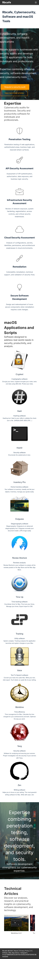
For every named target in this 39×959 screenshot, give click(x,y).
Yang (19, 746)
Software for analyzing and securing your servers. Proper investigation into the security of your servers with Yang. (19, 755)
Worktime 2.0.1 (16, 933)
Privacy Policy (24, 951)
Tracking (19, 633)
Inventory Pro (20, 482)
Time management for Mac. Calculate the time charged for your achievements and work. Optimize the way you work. (19, 716)
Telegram (23, 953)
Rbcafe (6, 2)
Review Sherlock (19, 557)
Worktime (19, 707)
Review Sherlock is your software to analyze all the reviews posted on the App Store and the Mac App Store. (20, 567)
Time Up (19, 596)
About (16, 951)
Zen (19, 785)
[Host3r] (19, 433)
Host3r (19, 447)
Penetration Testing (19, 139)
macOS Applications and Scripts (19, 327)
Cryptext (19, 374)
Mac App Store (14, 953)
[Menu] (36, 2)
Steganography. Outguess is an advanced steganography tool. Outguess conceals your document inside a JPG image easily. (19, 528)
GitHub (4, 953)
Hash (19, 410)
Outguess (19, 518)
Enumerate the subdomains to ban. (19, 455)
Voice (19, 670)
